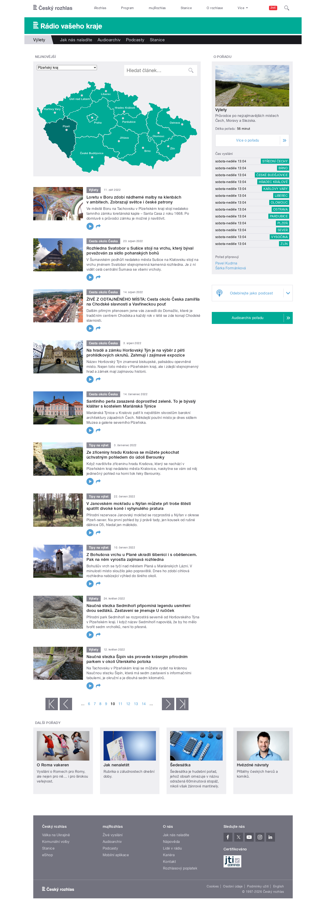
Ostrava (280, 209)
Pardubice (279, 216)
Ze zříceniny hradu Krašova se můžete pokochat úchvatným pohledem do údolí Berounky (132, 454)
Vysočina (279, 237)
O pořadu (223, 57)
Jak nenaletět (117, 765)
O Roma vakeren (53, 765)
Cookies (213, 886)
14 (144, 704)
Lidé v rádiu (172, 848)
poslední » (182, 704)
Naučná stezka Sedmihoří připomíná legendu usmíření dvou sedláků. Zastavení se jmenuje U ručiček (138, 608)
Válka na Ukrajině (56, 835)
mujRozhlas (157, 8)
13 (136, 704)
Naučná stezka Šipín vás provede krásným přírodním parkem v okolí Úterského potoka (137, 659)
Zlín (284, 244)
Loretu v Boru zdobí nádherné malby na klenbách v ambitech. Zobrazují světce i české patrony (133, 199)
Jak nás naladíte (76, 39)
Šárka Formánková (230, 268)
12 (128, 704)
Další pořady (48, 723)
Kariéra (169, 855)
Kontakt (169, 862)
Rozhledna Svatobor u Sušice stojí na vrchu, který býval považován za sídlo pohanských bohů (139, 250)
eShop (47, 855)
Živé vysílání (113, 835)
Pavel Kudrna (226, 263)
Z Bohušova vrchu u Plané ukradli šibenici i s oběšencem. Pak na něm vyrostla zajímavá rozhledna (141, 557)
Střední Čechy (275, 161)
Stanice (186, 8)
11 (120, 704)
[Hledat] (287, 8)
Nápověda (171, 842)
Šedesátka (180, 765)
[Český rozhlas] (52, 8)
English (278, 886)
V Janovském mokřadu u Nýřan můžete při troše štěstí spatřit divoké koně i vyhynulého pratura (138, 506)
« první (51, 704)
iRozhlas (100, 8)
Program (127, 8)
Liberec (281, 195)
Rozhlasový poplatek (180, 868)
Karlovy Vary (275, 189)
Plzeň (282, 223)
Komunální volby (55, 842)
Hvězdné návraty (253, 765)
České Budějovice (272, 175)
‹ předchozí (66, 704)
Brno (283, 168)
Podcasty (135, 39)
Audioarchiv (109, 39)
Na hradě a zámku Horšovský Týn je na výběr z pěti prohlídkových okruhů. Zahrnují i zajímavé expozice (135, 352)
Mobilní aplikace (116, 855)
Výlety (221, 109)
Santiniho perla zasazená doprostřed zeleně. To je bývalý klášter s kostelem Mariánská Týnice (141, 403)
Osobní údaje (233, 886)
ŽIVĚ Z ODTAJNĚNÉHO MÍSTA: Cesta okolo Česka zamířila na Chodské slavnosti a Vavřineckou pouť (143, 301)
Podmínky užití (258, 886)
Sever (283, 230)
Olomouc (279, 202)
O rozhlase (215, 8)
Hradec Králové (273, 182)
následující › (168, 704)
